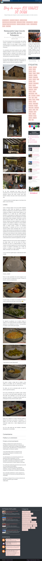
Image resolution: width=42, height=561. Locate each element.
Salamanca (36, 107)
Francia (30, 85)
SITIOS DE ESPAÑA (33, 141)
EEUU (34, 81)
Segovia (30, 109)
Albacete (30, 67)
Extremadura (35, 83)
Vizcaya (34, 115)
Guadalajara (35, 87)
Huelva (35, 89)
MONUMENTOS (29, 22)
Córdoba (30, 81)
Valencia (34, 113)
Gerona (34, 85)
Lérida (36, 97)
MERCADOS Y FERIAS (21, 22)
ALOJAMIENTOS (5, 20)
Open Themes (37, 559)
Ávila (32, 119)
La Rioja (37, 95)
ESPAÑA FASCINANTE (33, 136)
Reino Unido (31, 107)
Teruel (35, 111)
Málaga (37, 99)
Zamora (30, 117)
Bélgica (38, 73)
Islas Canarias (31, 93)
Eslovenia (30, 83)
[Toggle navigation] (39, 2)
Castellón (35, 75)
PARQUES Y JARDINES (21, 24)
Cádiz (38, 79)
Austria (34, 71)
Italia (36, 93)
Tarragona (31, 111)
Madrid (30, 99)
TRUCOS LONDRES (33, 142)
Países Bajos (35, 103)
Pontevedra (31, 105)
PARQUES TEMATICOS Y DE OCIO (9, 24)
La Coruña (33, 95)
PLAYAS (28, 24)
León (13, 37)
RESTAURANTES (33, 24)
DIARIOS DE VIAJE (23, 20)
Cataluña (30, 77)
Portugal (35, 105)
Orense (34, 101)
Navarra (30, 101)
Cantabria (30, 75)
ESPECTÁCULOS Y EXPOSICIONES (9, 22)
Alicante (30, 69)
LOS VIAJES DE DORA (26, 10)
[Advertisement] (34, 201)
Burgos (34, 73)
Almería (34, 69)
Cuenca (30, 79)
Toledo (30, 113)
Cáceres (34, 79)
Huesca (30, 91)
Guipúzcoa (31, 89)
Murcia (33, 99)
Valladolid (30, 115)
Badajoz (30, 73)
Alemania (35, 67)
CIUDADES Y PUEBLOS (14, 20)
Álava (30, 119)
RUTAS (3, 26)
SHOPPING (8, 26)
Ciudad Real (35, 77)
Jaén (29, 95)
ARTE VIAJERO (32, 140)
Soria (37, 109)
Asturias (30, 71)
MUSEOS (35, 22)
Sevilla (34, 109)
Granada (30, 87)
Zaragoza (35, 117)
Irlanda (34, 91)
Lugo (33, 97)
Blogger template (30, 559)
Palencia (30, 103)
